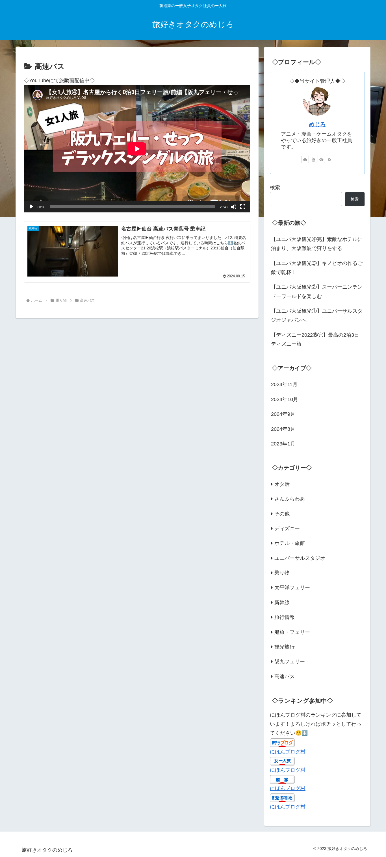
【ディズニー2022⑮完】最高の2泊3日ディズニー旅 (315, 339)
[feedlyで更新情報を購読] (321, 159)
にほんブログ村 (287, 751)
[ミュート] (234, 207)
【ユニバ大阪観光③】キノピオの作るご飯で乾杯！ (317, 267)
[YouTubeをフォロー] (313, 159)
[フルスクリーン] (243, 207)
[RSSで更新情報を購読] (329, 159)
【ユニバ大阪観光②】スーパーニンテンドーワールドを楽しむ (317, 291)
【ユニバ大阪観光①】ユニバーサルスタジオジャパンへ (317, 315)
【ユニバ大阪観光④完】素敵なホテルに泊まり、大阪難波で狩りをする (317, 243)
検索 (275, 187)
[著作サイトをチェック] (305, 159)
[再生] (31, 207)
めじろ (317, 124)
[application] (137, 148)
